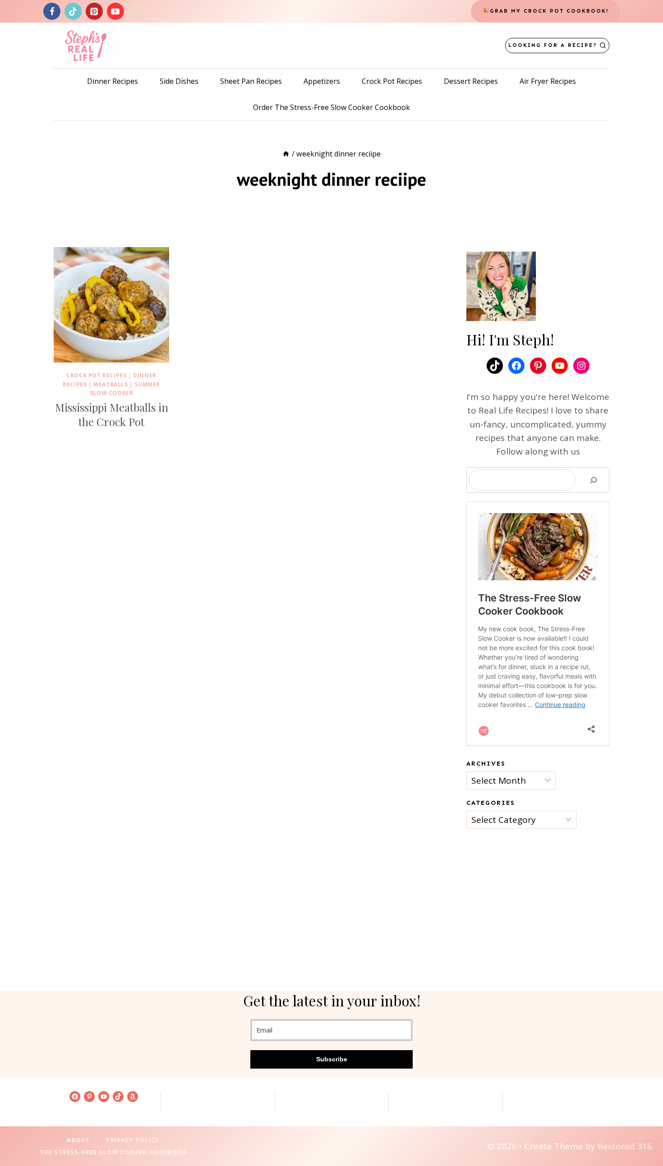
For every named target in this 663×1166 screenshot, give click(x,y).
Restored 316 (625, 1146)
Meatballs (110, 384)
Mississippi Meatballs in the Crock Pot (111, 414)
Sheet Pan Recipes (251, 81)
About (78, 1140)
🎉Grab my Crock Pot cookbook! (545, 11)
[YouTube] (115, 11)
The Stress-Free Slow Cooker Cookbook (113, 1152)
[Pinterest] (94, 11)
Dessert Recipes (471, 81)
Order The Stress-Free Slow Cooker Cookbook (331, 107)
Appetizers (322, 81)
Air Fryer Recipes (548, 81)
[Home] (286, 154)
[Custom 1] (136, 11)
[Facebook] (51, 11)
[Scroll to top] (640, 1130)
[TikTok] (73, 11)
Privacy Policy (132, 1140)
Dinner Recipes (112, 81)
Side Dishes (179, 81)
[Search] (593, 480)
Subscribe (331, 1059)
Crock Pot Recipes (392, 81)
